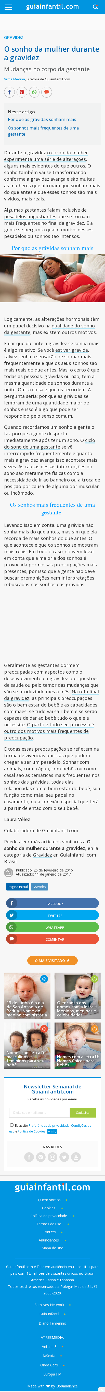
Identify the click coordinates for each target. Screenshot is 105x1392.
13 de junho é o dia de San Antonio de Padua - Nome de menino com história (27, 1009)
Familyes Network (49, 1304)
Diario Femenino (52, 1323)
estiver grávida (71, 350)
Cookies (49, 1207)
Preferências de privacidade (49, 1125)
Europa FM (52, 1374)
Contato (49, 1232)
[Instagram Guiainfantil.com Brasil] (52, 1157)
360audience (67, 1386)
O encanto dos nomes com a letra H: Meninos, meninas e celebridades (78, 1009)
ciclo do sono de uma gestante (49, 443)
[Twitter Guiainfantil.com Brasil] (64, 1157)
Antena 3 (49, 1346)
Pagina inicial (18, 886)
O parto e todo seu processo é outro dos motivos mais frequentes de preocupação (49, 731)
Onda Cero (49, 1365)
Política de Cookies (31, 1131)
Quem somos (49, 1199)
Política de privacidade (49, 1215)
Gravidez (13, 37)
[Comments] (46, 92)
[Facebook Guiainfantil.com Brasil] (29, 1157)
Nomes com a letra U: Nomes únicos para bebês (78, 1061)
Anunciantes (49, 1240)
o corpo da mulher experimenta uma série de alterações (46, 156)
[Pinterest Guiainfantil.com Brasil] (41, 1157)
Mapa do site (52, 1248)
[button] (14, 9)
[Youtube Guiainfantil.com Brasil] (76, 1157)
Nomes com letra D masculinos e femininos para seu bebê (25, 1059)
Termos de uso (48, 1223)
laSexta (49, 1355)
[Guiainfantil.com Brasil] (52, 9)
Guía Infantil (49, 1313)
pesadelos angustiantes (30, 216)
